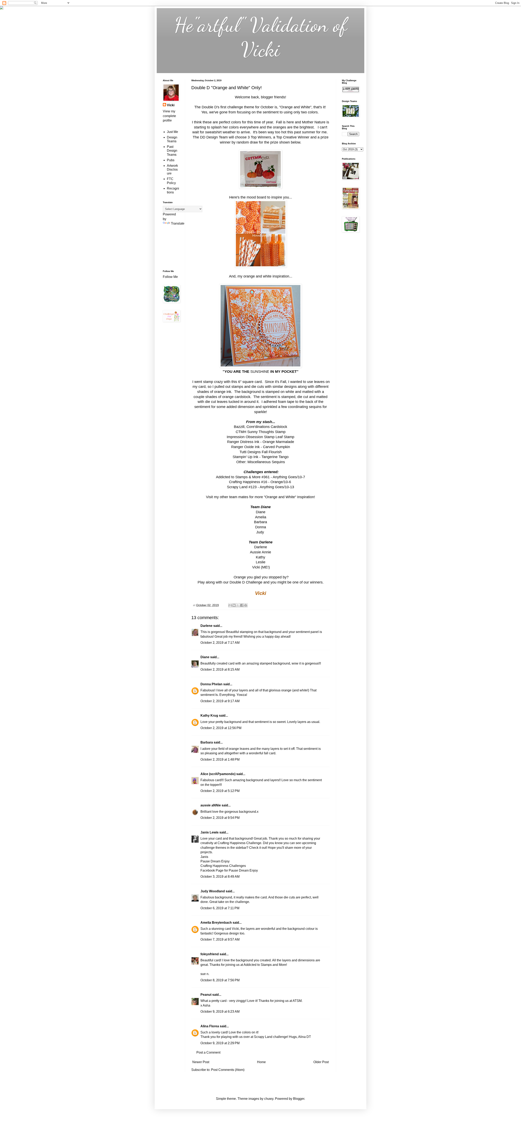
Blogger (298, 1098)
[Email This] (230, 605)
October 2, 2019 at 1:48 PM (220, 759)
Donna (260, 527)
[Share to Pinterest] (246, 605)
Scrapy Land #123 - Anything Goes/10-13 (260, 487)
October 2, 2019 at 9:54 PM (220, 817)
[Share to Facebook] (242, 605)
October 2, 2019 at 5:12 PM (220, 791)
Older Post (321, 1062)
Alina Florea (209, 1026)
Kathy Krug (209, 715)
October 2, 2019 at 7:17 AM (220, 642)
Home (261, 1062)
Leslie (260, 562)
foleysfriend (209, 954)
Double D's (210, 107)
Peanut (205, 994)
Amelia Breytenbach (216, 922)
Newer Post (200, 1062)
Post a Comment (208, 1052)
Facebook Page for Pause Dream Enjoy (229, 870)
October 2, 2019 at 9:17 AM (220, 701)
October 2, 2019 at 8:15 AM (220, 669)
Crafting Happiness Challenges (223, 865)
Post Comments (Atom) (227, 1069)
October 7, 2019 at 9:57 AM (220, 939)
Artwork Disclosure (172, 169)
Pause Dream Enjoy (215, 861)
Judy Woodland (212, 891)
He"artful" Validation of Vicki (260, 37)
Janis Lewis (209, 832)
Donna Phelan (211, 684)
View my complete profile (169, 116)
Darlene (206, 625)
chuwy (268, 1098)
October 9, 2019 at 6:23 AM (220, 1011)
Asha (206, 1005)
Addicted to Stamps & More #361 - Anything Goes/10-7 (260, 477)
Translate (177, 223)
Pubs (170, 160)
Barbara (206, 742)
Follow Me (171, 277)
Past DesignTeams (172, 150)
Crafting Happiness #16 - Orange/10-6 (260, 482)
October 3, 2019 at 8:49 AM (220, 876)
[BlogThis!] (234, 605)
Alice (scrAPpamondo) (217, 774)
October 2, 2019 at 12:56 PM (220, 728)
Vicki (170, 105)
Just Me (172, 132)
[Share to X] (238, 605)
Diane (204, 657)
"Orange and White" (295, 107)
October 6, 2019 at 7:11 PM (219, 908)
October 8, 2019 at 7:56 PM (220, 980)
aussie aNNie (210, 805)
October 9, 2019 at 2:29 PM (220, 1043)
